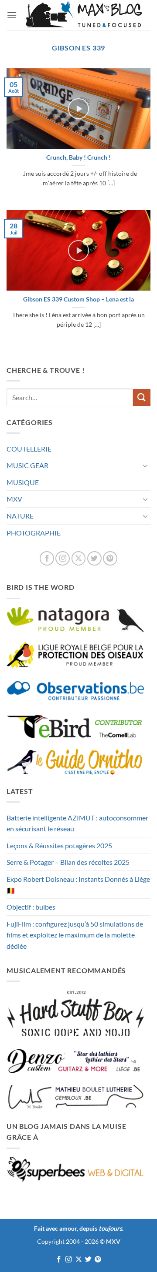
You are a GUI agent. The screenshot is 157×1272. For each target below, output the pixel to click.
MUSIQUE (23, 482)
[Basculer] (145, 465)
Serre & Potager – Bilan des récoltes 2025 (68, 862)
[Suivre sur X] (79, 558)
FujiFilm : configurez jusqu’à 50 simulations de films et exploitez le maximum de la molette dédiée (75, 935)
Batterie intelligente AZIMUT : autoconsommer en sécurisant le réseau (77, 823)
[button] (12, 15)
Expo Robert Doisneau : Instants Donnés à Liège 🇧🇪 (78, 884)
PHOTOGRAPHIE (34, 533)
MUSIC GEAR (27, 465)
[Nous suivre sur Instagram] (62, 558)
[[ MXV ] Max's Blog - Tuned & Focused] (84, 15)
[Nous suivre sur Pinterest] (110, 558)
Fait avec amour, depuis (78, 1228)
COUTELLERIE (29, 449)
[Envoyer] (141, 397)
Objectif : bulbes (31, 907)
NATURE (20, 516)
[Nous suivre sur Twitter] (94, 558)
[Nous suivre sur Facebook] (47, 558)
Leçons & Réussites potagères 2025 (59, 845)
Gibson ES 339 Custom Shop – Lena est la (78, 299)
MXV (14, 499)
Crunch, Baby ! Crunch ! (78, 157)
